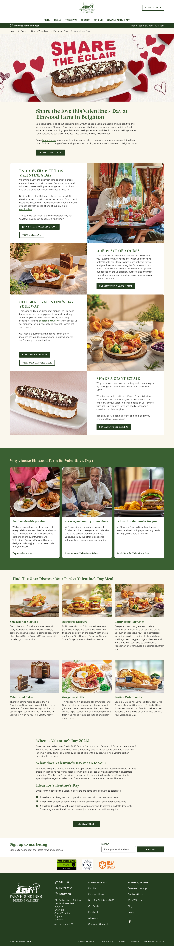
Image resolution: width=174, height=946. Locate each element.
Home (131, 912)
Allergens (93, 918)
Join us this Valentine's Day (39, 226)
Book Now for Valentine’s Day (139, 492)
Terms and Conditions (154, 941)
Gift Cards (93, 906)
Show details (141, 30)
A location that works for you (137, 521)
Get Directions (62, 924)
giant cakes (25, 209)
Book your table (50, 152)
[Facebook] (130, 922)
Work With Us (135, 900)
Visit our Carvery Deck (37, 362)
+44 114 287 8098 (63, 888)
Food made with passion (29, 521)
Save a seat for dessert (113, 426)
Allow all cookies (151, 7)
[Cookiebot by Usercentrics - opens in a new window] (17, 31)
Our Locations (135, 894)
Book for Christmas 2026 (101, 900)
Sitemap (135, 941)
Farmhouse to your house (115, 286)
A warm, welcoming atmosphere (86, 521)
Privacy (122, 941)
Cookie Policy (107, 941)
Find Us (92, 888)
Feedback (93, 912)
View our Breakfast (34, 354)
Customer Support (98, 924)
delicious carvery (48, 320)
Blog (130, 906)
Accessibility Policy (87, 941)
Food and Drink (96, 894)
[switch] (78, 30)
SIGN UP (150, 849)
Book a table (86, 823)
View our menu (31, 234)
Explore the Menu (35, 492)
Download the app (137, 888)
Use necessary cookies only (151, 16)
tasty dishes (49, 140)
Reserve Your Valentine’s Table (87, 492)
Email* (105, 844)
